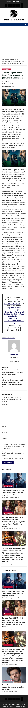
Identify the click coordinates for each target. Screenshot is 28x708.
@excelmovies (11, 310)
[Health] (16, 5)
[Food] (19, 5)
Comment (5, 404)
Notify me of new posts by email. (14, 458)
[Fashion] (14, 5)
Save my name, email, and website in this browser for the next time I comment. (14, 446)
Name (4, 426)
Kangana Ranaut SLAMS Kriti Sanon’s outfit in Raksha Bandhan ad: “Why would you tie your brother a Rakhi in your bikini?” (13, 522)
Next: (12, 382)
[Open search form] (25, 24)
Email (4, 432)
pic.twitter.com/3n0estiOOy (14, 321)
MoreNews (12, 706)
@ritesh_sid (19, 312)
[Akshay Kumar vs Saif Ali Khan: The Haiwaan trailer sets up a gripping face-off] (14, 480)
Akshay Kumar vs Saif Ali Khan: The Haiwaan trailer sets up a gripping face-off (13, 493)
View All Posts (14, 361)
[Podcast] (22, 4)
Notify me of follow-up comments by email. (13, 454)
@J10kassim (8, 314)
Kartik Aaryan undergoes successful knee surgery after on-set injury (13, 687)
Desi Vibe (6, 81)
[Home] (6, 5)
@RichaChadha (14, 316)
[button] (2, 24)
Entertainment (7, 69)
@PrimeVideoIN (15, 308)
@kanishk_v (9, 312)
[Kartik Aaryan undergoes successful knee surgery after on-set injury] (14, 675)
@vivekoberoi (19, 314)
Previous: (13, 371)
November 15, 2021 (14, 330)
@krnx (20, 310)
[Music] (11, 5)
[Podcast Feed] (22, 6)
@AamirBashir (14, 318)
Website (4, 438)
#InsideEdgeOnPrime (12, 303)
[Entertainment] (9, 5)
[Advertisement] (14, 41)
